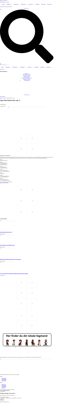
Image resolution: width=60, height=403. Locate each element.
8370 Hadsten (8, 4)
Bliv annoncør (49, 4)
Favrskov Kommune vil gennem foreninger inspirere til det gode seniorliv (14, 273)
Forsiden (3, 4)
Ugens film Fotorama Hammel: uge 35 (7, 245)
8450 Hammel (23, 4)
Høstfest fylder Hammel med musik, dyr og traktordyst (10, 259)
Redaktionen (37, 4)
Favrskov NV (30, 4)
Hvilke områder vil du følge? (4, 397)
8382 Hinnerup (16, 4)
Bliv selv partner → (3, 96)
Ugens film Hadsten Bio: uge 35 (6, 232)
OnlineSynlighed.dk (6, 390)
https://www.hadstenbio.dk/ (4, 182)
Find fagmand (43, 4)
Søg (0, 9)
